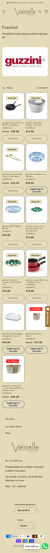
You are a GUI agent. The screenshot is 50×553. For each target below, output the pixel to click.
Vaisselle (21, 546)
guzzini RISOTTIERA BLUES (11, 227)
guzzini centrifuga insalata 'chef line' (34, 124)
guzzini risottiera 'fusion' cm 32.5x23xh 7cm (11, 282)
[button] (3, 11)
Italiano (23, 526)
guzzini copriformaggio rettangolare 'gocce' (12, 335)
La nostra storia (13, 426)
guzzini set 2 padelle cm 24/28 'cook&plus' (12, 124)
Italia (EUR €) (23, 510)
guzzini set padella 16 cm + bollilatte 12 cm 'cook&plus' (37, 282)
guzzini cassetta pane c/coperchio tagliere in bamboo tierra (12, 388)
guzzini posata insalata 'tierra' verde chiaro (12, 175)
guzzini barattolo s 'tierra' (34, 335)
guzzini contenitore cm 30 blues (36, 175)
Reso (8, 433)
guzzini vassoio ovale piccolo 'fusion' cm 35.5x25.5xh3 (35, 228)
